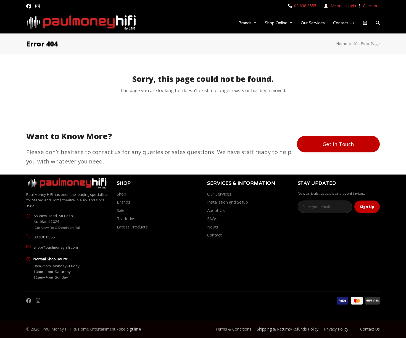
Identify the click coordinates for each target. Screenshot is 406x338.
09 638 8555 (305, 5)
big (133, 329)
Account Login (343, 5)
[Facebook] (28, 300)
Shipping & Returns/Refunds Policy (287, 329)
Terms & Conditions (233, 329)
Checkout (371, 5)
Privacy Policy (336, 329)
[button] (364, 22)
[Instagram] (38, 300)
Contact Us (370, 329)
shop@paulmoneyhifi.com (55, 247)
